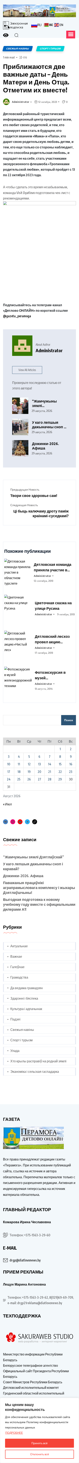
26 (29, 779)
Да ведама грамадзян (26, 988)
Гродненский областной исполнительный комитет (33, 1396)
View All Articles (27, 370)
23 (70, 772)
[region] (39, 1430)
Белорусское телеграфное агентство (30, 1365)
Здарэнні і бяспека (24, 998)
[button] (70, 34)
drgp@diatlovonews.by (25, 1260)
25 (18, 779)
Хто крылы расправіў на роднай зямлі (38, 1061)
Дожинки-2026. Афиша (45, 446)
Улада (14, 1051)
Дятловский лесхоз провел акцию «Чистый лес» (52, 639)
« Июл (7, 804)
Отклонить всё (39, 1454)
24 (9, 779)
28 (49, 779)
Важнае (16, 956)
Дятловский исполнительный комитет (31, 1388)
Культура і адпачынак (26, 1009)
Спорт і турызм (21, 1040)
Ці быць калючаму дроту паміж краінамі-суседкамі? (41, 513)
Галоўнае (17, 967)
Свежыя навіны (22, 1030)
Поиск (68, 720)
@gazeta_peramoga (17, 316)
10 (8, 764)
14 (49, 764)
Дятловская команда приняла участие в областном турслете (52, 567)
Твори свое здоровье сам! (33, 495)
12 (29, 764)
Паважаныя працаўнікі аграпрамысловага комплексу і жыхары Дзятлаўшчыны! (39, 887)
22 (60, 772)
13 (39, 764)
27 (39, 779)
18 (18, 772)
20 (39, 772)
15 (60, 764)
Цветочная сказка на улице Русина (53, 605)
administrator (20, 101)
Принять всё (39, 1443)
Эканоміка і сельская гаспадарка (34, 1072)
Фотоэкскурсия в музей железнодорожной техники (51, 675)
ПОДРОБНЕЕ (14, 1432)
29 (60, 779)
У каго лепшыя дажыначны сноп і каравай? (48, 424)
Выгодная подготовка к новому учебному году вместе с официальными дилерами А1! (39, 904)
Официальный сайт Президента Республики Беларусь (36, 1374)
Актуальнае (19, 946)
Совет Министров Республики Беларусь (32, 1382)
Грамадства (19, 977)
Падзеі (15, 1019)
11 (19, 764)
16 (70, 764)
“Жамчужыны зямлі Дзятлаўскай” (44, 403)
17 (8, 772)
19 (29, 772)
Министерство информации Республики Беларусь (33, 1357)
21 (49, 772)
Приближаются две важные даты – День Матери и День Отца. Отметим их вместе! (36, 78)
